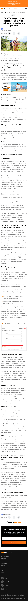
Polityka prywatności (5, 567)
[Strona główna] (7, 8)
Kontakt (2, 572)
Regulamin (3, 565)
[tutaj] (12, 598)
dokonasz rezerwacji (7, 113)
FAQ (2, 570)
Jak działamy (4, 563)
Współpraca (3, 558)
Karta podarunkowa (5, 556)
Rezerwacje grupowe (5, 560)
